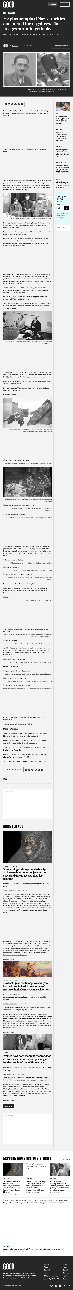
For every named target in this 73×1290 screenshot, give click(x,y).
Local (58, 179)
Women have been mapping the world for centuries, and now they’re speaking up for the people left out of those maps (27, 1059)
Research (59, 130)
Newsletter (48, 1273)
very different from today (32, 943)
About (46, 1267)
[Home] (4, 13)
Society (66, 1270)
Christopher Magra (10, 1004)
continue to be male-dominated (14, 1096)
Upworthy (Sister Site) (52, 1279)
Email (59, 204)
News (65, 1267)
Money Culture (61, 162)
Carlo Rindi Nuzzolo (10, 890)
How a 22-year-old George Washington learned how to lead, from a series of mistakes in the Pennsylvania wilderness (26, 986)
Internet (59, 146)
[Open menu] (67, 4)
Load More (8, 1106)
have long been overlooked (36, 1080)
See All (65, 1159)
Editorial (7, 980)
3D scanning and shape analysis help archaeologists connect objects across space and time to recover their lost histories (24, 874)
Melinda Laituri (8, 1074)
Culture (65, 1279)
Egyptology (20, 894)
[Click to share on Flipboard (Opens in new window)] (15, 104)
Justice (7, 1246)
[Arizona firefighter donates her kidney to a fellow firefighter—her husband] (63, 182)
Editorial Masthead (51, 1276)
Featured (16, 980)
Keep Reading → (8, 959)
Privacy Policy (60, 219)
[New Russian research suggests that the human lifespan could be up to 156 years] (63, 134)
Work (57, 113)
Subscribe (52, 4)
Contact (47, 1270)
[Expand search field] (62, 4)
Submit (67, 208)
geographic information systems (39, 1091)
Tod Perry (15, 46)
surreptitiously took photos (12, 225)
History (11, 13)
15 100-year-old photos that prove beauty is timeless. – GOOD (26, 761)
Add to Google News (61, 46)
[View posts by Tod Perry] (5, 46)
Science (14, 866)
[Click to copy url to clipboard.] (22, 104)
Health (65, 1276)
